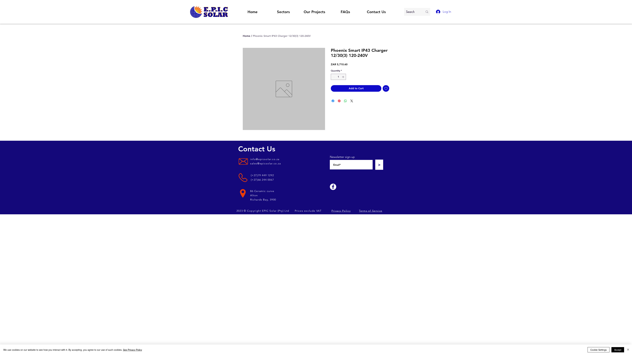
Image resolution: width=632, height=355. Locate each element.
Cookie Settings (598, 349)
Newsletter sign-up (342, 156)
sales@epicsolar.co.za (265, 163)
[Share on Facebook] (333, 101)
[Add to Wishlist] (386, 88)
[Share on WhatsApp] (345, 101)
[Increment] (343, 77)
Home (246, 35)
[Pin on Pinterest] (339, 101)
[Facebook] (333, 187)
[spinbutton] (338, 77)
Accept (617, 349)
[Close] (628, 349)
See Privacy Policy (132, 349)
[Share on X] (352, 101)
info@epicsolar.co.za (264, 159)
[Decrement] (333, 77)
